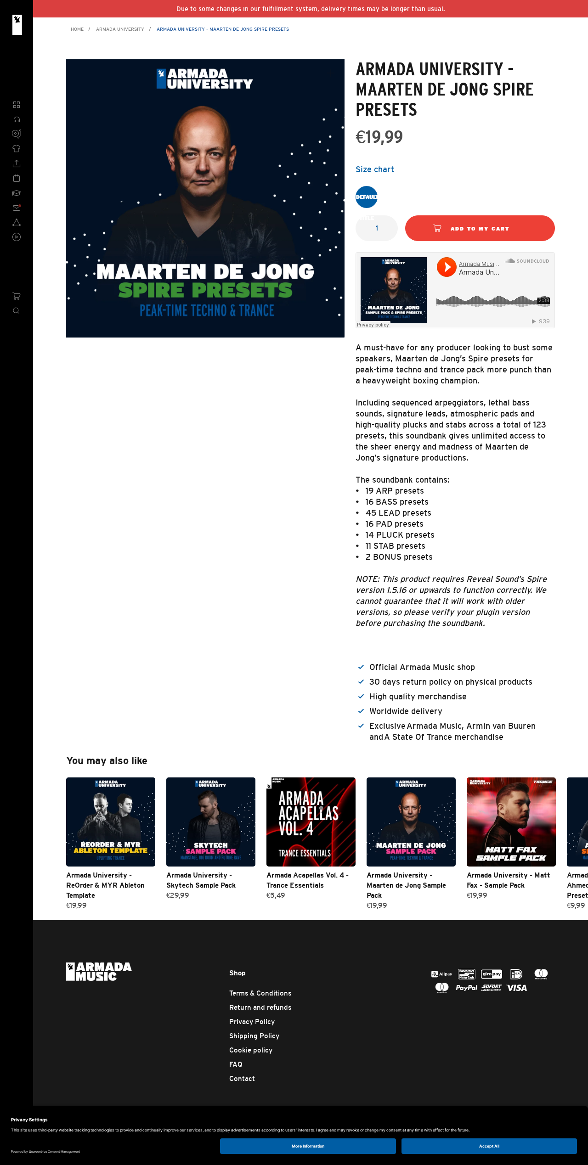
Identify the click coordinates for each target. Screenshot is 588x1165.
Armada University (120, 29)
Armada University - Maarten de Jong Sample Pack (406, 885)
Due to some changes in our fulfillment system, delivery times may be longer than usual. (310, 8)
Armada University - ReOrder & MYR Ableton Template (105, 885)
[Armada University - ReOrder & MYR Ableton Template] (110, 822)
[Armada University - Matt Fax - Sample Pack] (511, 822)
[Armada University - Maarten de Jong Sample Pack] (411, 822)
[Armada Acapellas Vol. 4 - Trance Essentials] (311, 822)
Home (77, 29)
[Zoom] (330, 73)
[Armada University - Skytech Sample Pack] (210, 822)
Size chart (375, 169)
